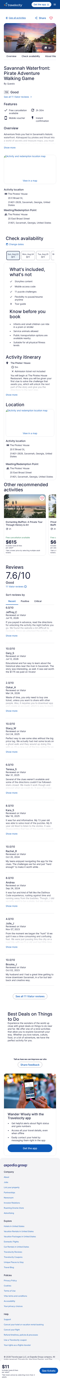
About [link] (6, 1177)
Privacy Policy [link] (10, 1280)
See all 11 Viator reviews (16, 96)
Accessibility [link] (9, 1301)
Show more (10, 147)
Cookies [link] (7, 1285)
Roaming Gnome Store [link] (14, 1208)
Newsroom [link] (8, 1197)
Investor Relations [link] (12, 1203)
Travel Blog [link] (9, 1267)
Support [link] (7, 1319)
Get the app (30, 1148)
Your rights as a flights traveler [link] (17, 1345)
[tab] (13, 255)
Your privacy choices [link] (13, 1306)
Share (42, 18)
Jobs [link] (6, 1182)
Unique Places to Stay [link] (14, 1262)
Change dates (15, 244)
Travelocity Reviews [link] (13, 1252)
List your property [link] (12, 1187)
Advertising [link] (9, 1213)
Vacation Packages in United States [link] (20, 1236)
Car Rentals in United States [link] (16, 1247)
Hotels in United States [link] (14, 1226)
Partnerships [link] (9, 1192)
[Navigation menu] (54, 4)
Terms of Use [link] (10, 1291)
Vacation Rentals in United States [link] (19, 1231)
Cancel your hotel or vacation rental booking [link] (24, 1324)
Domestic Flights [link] (11, 1241)
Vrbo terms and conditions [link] (15, 1296)
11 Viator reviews (14, 586)
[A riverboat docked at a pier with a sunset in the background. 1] (30, 38)
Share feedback (30, 1064)
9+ (50, 47)
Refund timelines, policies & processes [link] (21, 1335)
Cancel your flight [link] (12, 1329)
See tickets (49, 1370)
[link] (15, 18)
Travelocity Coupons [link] (13, 1257)
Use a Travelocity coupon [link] (15, 1340)
